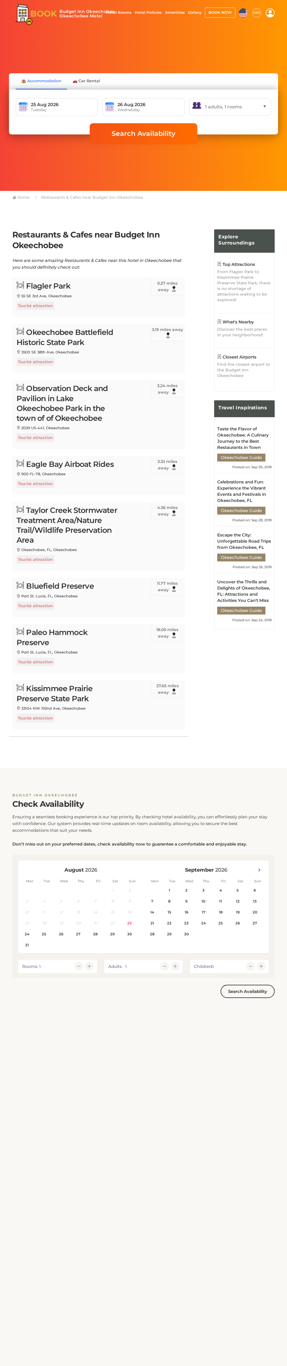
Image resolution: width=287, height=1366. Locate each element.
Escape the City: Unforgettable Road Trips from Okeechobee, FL (244, 541)
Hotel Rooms (118, 12)
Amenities (175, 12)
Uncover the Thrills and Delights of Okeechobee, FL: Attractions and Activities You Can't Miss (243, 591)
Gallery (195, 12)
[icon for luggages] (243, 12)
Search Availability (143, 133)
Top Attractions (238, 264)
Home (23, 197)
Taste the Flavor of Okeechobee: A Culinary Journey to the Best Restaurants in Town (243, 438)
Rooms (30, 966)
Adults (115, 966)
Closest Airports (238, 357)
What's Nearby (237, 322)
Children (203, 966)
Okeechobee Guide (241, 457)
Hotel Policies (148, 12)
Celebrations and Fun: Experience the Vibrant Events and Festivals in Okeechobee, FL (241, 491)
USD (256, 13)
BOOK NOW (220, 12)
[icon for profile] (270, 12)
